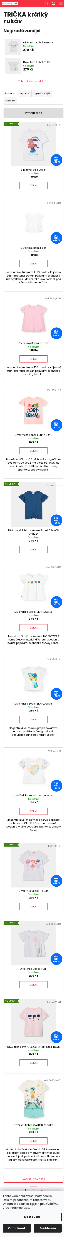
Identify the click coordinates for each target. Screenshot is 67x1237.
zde (26, 1208)
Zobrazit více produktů (32, 81)
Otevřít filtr (33, 113)
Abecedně (10, 100)
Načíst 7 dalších (34, 1179)
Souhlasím (47, 1228)
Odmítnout (16, 1228)
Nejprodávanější (41, 93)
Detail (34, 185)
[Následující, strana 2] (33, 1189)
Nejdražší (24, 93)
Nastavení (32, 1217)
